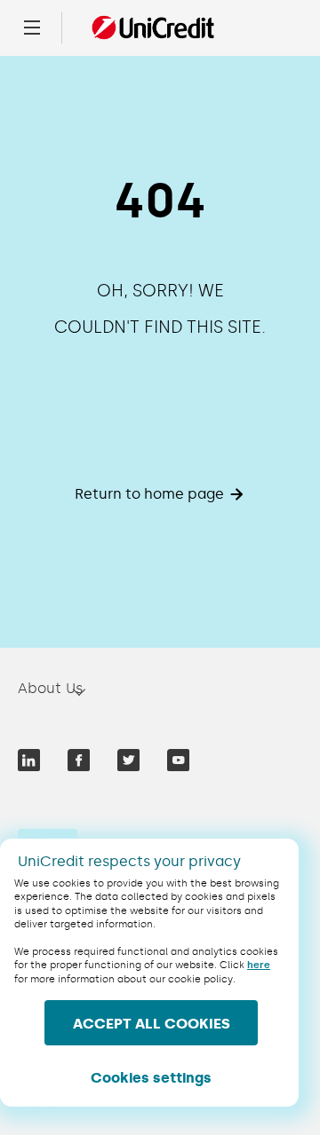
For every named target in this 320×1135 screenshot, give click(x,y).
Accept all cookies (151, 1023)
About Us (51, 688)
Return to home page (149, 493)
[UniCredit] (153, 27)
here (258, 965)
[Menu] (32, 27)
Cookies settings (151, 1077)
